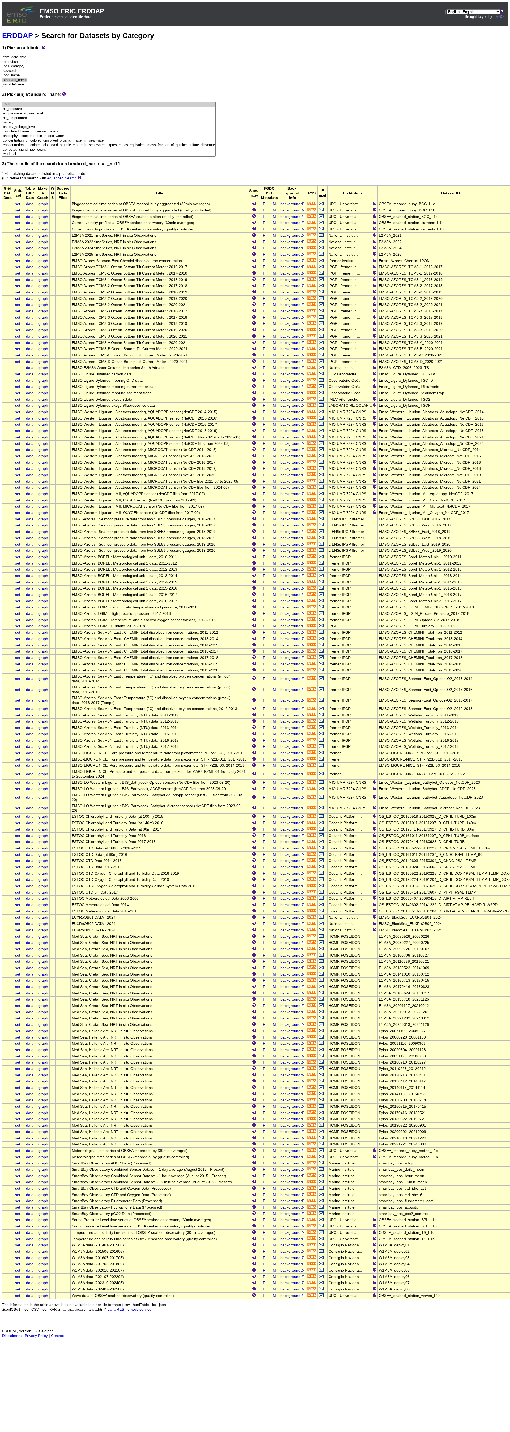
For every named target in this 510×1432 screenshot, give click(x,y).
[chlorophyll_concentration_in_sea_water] (108, 136)
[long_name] (14, 75)
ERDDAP (17, 35)
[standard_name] (14, 80)
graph (43, 204)
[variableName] (14, 84)
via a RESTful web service (129, 1309)
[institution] (14, 62)
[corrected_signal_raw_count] (108, 149)
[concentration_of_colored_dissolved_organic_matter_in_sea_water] (108, 140)
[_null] (108, 104)
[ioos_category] (14, 66)
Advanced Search (62, 178)
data (29, 204)
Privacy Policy (36, 1336)
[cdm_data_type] (14, 57)
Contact (57, 1336)
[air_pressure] (108, 109)
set (17, 204)
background (290, 204)
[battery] (108, 122)
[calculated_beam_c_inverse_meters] (108, 131)
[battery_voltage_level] (108, 127)
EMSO (498, 17)
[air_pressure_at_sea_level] (108, 113)
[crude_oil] (108, 154)
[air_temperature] (108, 118)
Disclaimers (12, 1336)
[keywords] (14, 71)
